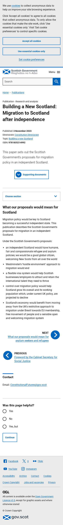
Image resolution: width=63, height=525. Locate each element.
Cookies (47, 476)
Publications (18, 92)
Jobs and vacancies (34, 482)
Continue (10, 437)
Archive (23, 476)
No (10, 418)
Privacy (52, 482)
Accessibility (9, 476)
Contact (35, 476)
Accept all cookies (31, 41)
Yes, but (13, 426)
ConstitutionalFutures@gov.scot (28, 384)
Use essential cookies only (31, 51)
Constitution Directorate (27, 135)
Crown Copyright (11, 482)
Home (6, 92)
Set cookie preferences (31, 59)
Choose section (13, 196)
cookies (15, 5)
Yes (11, 411)
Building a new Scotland (21, 138)
